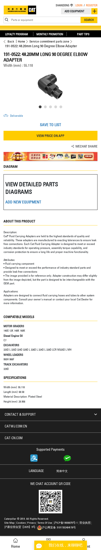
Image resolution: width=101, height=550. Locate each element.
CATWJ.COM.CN (16, 426)
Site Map (9, 523)
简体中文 (62, 471)
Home (21, 41)
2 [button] (46, 107)
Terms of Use (44, 523)
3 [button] (51, 107)
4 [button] (56, 107)
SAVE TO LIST (50, 124)
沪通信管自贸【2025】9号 (19, 527)
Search (89, 20)
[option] (50, 86)
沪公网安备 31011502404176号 (59, 527)
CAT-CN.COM (14, 438)
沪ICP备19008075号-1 (66, 523)
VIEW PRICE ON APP (50, 136)
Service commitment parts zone (49, 41)
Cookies (21, 523)
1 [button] (41, 107)
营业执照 (85, 523)
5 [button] (61, 107)
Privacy (31, 523)
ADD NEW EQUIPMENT (23, 202)
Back (11, 41)
